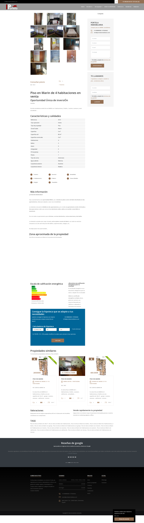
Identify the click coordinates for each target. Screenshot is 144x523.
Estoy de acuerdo (124, 519)
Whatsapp (104, 480)
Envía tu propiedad (109, 6)
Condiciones (90, 490)
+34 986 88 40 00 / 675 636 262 (131, 1)
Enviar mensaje (97, 65)
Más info (116, 515)
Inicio (82, 6)
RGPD (95, 61)
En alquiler (98, 6)
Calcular (57, 340)
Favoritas (128, 6)
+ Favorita (61, 84)
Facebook (104, 482)
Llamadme (97, 102)
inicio (88, 480)
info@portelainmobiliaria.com (10, 1)
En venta (89, 6)
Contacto (120, 6)
